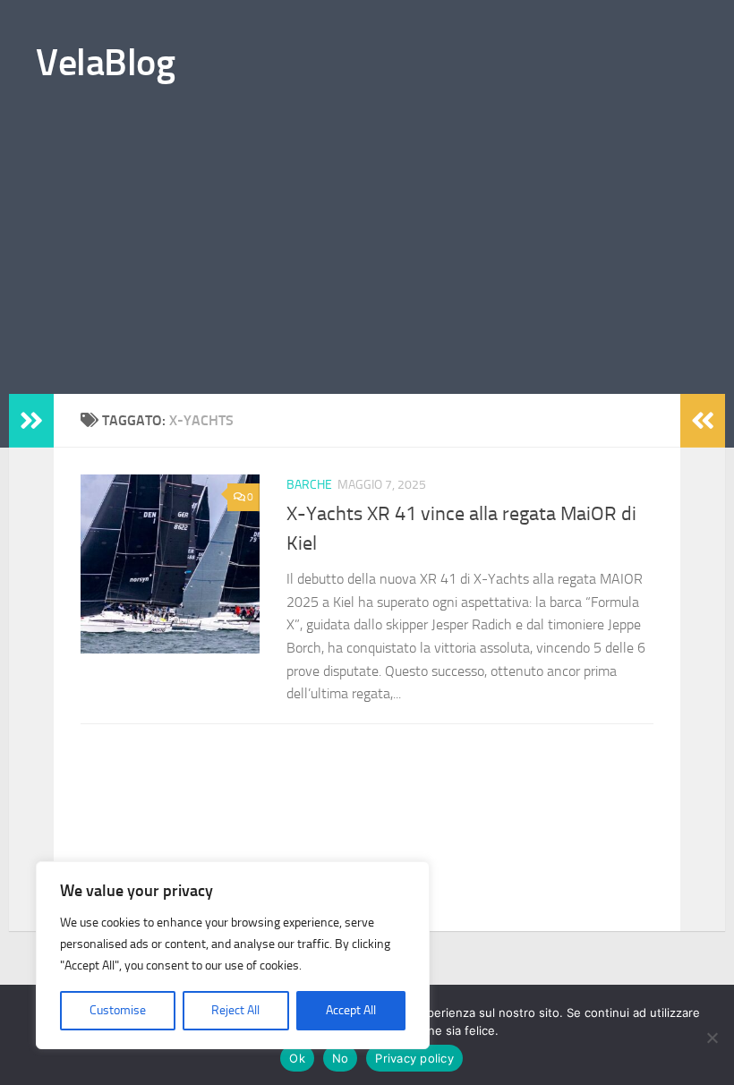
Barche (309, 484)
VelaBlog (105, 62)
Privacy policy (414, 1058)
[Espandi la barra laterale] (31, 421)
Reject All (235, 1010)
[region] (233, 955)
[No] (712, 1038)
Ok (297, 1058)
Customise (118, 1010)
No (340, 1058)
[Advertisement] (367, 259)
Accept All (351, 1010)
